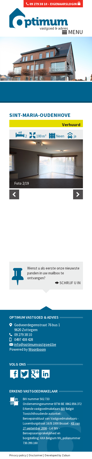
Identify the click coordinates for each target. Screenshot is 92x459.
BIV (63, 409)
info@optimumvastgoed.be (35, 344)
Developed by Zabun (57, 455)
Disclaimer (35, 455)
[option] (46, 163)
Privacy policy (17, 455)
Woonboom (37, 349)
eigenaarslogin (64, 4)
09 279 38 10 (38, 4)
